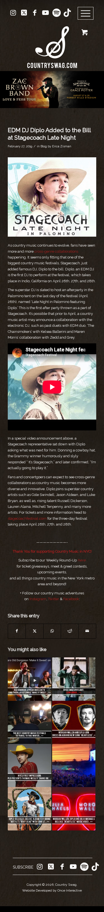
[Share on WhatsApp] (52, 631)
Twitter (53, 599)
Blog (43, 146)
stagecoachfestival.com (27, 518)
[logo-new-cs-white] (52, 43)
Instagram (37, 599)
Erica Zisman (61, 146)
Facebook (71, 599)
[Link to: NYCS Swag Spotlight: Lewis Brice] (73, 679)
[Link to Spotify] (56, 13)
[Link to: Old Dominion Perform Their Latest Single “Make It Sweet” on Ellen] (29, 679)
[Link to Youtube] (45, 13)
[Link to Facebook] (35, 13)
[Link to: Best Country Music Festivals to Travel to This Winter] (29, 722)
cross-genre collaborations (56, 251)
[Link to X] (24, 13)
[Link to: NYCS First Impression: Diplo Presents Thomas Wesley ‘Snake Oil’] (29, 765)
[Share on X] (34, 631)
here (82, 560)
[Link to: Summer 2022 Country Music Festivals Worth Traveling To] (73, 765)
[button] (52, 89)
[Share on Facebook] (17, 631)
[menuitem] (87, 13)
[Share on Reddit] (69, 631)
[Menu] (86, 13)
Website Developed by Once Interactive (52, 890)
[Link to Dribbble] (67, 13)
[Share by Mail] (87, 631)
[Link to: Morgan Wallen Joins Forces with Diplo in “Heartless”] (73, 722)
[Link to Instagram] (13, 13)
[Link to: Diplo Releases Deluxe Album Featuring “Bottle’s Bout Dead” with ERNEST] (29, 808)
